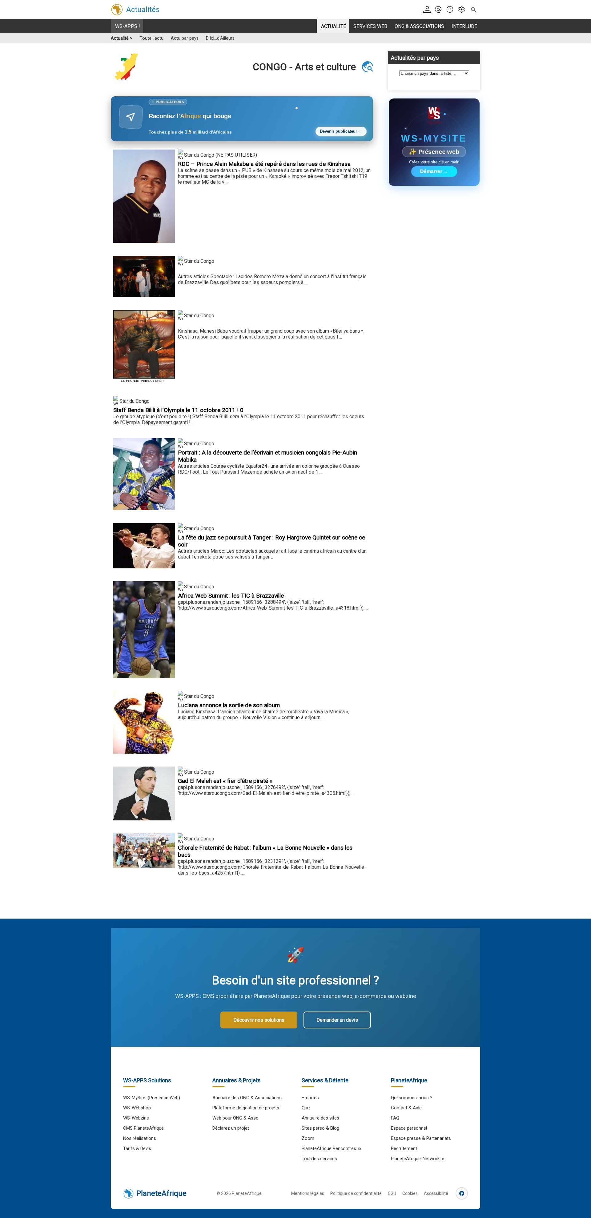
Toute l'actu (151, 38)
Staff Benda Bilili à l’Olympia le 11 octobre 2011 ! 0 (178, 410)
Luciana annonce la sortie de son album (229, 705)
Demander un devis (337, 1020)
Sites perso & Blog (320, 1128)
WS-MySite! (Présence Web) (151, 1097)
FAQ (395, 1118)
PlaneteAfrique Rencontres (329, 1148)
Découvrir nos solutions (258, 1020)
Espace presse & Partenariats (421, 1138)
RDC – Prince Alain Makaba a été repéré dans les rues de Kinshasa (264, 163)
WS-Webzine (136, 1118)
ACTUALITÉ (333, 26)
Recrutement (404, 1148)
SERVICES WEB (370, 26)
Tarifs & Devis (137, 1148)
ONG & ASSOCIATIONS (419, 26)
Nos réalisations (139, 1138)
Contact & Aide (406, 1108)
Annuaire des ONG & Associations (247, 1097)
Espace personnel (409, 1128)
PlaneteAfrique (161, 1193)
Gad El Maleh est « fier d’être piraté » (225, 780)
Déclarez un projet (230, 1128)
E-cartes (310, 1097)
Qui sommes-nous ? (411, 1097)
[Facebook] (462, 1193)
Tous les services (319, 1158)
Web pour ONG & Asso (235, 1118)
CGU (392, 1193)
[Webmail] (440, 10)
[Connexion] (428, 10)
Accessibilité (436, 1193)
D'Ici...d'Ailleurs (220, 38)
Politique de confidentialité (356, 1193)
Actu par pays (185, 38)
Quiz (306, 1108)
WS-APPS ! (127, 26)
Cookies (410, 1193)
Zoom (308, 1138)
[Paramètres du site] (463, 10)
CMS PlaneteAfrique (143, 1128)
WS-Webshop (137, 1108)
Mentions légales (307, 1193)
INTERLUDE (464, 26)
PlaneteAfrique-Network (415, 1158)
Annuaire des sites (320, 1118)
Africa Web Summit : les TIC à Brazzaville (231, 595)
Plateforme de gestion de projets (245, 1108)
